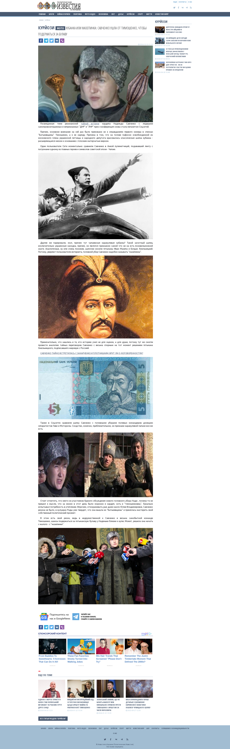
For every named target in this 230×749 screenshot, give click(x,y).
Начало (43, 728)
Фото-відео (90, 14)
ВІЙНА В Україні (63, 14)
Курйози (130, 14)
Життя (149, 14)
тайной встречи (90, 123)
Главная (42, 14)
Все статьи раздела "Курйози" (53, 718)
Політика (77, 14)
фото (60, 28)
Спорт (140, 14)
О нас (190, 2)
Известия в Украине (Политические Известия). (116, 744)
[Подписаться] (55, 617)
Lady (147, 728)
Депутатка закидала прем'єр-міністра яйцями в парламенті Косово (178, 29)
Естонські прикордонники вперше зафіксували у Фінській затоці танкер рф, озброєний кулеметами (177, 53)
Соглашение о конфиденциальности (175, 728)
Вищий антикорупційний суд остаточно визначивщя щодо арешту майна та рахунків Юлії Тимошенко (80, 703)
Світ (113, 14)
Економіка (103, 14)
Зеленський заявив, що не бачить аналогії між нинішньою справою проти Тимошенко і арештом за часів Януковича (109, 704)
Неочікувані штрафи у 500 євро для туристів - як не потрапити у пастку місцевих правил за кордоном (178, 66)
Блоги (51, 14)
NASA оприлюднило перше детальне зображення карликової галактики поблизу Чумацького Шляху (138, 703)
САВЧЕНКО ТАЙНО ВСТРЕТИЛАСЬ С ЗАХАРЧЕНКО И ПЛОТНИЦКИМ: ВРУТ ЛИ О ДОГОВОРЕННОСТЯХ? (91, 353)
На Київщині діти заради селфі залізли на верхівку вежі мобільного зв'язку (178, 40)
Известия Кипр (161, 14)
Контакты (182, 2)
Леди (175, 2)
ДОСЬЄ (121, 14)
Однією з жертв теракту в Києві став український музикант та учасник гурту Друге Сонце (50, 703)
